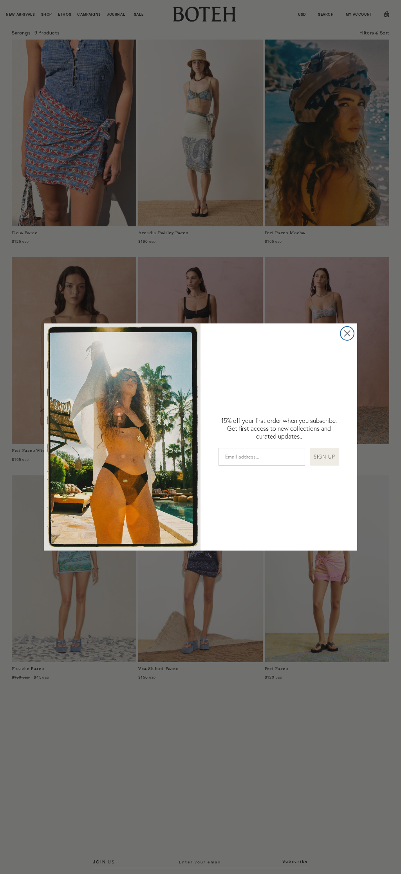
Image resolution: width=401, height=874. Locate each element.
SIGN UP (324, 456)
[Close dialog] (347, 333)
